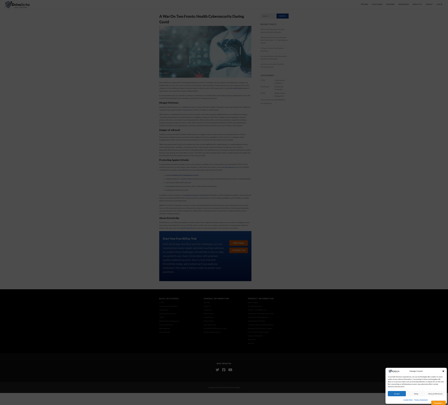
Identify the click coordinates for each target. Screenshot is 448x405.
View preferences (435, 394)
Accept (397, 394)
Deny (416, 394)
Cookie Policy (408, 400)
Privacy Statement (421, 400)
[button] (443, 371)
